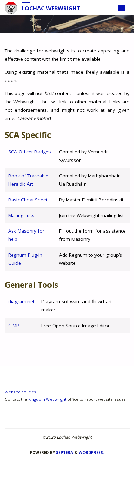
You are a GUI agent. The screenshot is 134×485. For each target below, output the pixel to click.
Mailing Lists (21, 215)
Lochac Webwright (51, 8)
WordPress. (91, 452)
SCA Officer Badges (29, 152)
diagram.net (21, 301)
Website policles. (21, 391)
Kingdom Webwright (47, 399)
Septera (64, 452)
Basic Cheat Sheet (27, 200)
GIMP (13, 325)
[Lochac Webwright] (11, 7)
